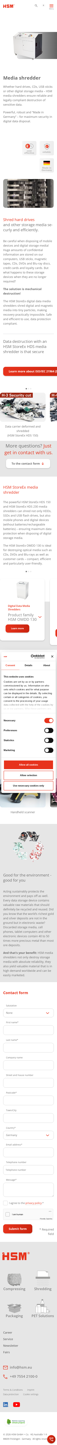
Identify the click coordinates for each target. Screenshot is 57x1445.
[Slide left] (6, 412)
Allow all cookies (28, 764)
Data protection (11, 1394)
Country (10, 1127)
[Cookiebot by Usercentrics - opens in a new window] (33, 656)
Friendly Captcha (46, 1219)
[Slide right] (50, 412)
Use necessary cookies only (28, 785)
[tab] (26, 388)
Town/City (11, 1110)
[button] (36, 6)
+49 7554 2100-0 (24, 1376)
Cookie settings (30, 1394)
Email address (13, 1144)
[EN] (43, 5)
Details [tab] (28, 665)
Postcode (11, 1092)
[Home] (9, 6)
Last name (11, 1039)
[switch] (48, 730)
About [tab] (46, 665)
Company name (14, 1057)
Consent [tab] (10, 665)
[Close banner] (52, 656)
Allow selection (28, 775)
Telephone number (16, 1162)
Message (10, 1179)
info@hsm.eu (21, 1367)
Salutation (11, 1005)
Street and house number (19, 1075)
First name (11, 1022)
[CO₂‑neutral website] (16, 1422)
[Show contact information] (51, 1439)
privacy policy (33, 1203)
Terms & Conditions (13, 1389)
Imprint (30, 1389)
